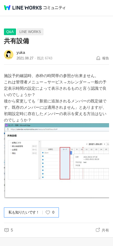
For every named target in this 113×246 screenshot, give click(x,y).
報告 (105, 58)
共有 (105, 230)
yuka (21, 52)
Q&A (10, 32)
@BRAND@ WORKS (23, 7)
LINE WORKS (30, 32)
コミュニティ (54, 8)
